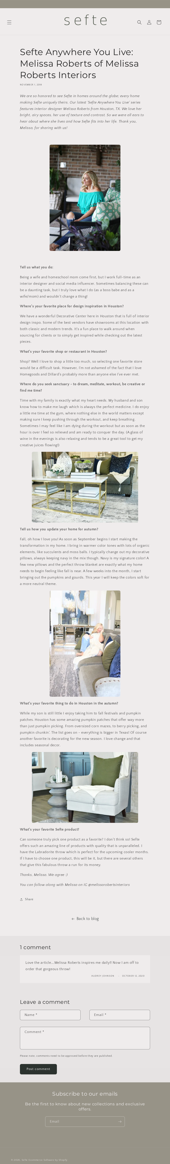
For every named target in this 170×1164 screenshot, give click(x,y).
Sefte (25, 1160)
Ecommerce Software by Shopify (48, 1160)
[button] (9, 22)
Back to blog (88, 919)
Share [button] (29, 899)
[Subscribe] (120, 1121)
